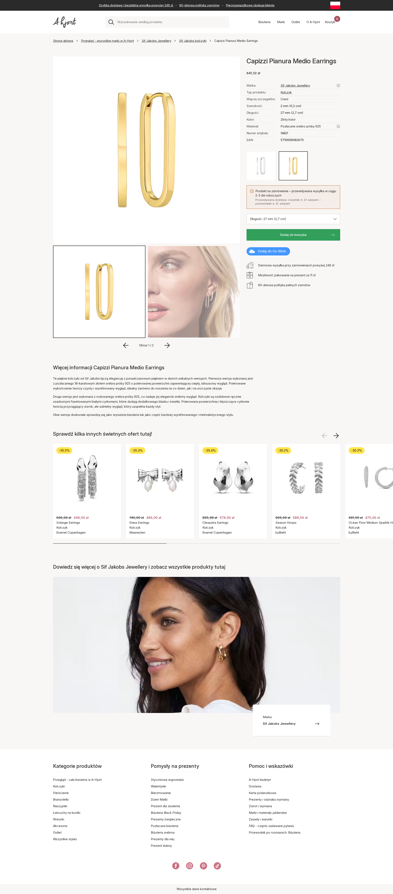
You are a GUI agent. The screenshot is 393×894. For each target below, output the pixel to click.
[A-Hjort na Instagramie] (189, 866)
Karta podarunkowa (262, 793)
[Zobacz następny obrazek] (336, 436)
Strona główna (63, 41)
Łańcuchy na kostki (66, 813)
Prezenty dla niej (162, 839)
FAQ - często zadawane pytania (271, 826)
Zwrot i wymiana (260, 806)
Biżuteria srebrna (163, 832)
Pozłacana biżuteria (164, 826)
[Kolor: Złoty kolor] (293, 165)
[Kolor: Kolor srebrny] (261, 165)
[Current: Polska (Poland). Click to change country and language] (335, 5)
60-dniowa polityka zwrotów (199, 5)
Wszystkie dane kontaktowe (197, 889)
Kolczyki (59, 786)
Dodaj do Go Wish (272, 251)
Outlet (57, 832)
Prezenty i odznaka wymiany (269, 799)
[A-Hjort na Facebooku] (175, 866)
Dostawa (255, 786)
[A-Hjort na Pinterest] (203, 866)
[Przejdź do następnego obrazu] (167, 345)
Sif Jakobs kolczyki (193, 41)
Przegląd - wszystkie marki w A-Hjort (107, 41)
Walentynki (158, 786)
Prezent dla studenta (165, 806)
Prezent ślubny (161, 846)
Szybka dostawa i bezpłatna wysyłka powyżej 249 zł (136, 5)
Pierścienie (61, 793)
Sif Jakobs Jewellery (156, 41)
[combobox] (171, 22)
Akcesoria (60, 826)
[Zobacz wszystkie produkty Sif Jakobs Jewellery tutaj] (338, 85)
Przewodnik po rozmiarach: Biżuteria (274, 832)
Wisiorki (58, 819)
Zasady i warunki (260, 819)
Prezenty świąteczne (166, 819)
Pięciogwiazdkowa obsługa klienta (250, 5)
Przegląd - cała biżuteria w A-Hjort (77, 780)
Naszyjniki (60, 806)
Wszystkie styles (65, 839)
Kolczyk (286, 92)
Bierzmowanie (161, 793)
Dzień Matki (159, 799)
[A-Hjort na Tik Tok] (217, 866)
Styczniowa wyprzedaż (167, 780)
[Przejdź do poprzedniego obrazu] (126, 345)
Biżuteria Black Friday (166, 813)
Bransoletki (61, 799)
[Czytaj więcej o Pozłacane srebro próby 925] (338, 126)
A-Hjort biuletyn (260, 780)
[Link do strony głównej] (64, 22)
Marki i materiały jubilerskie (268, 813)
